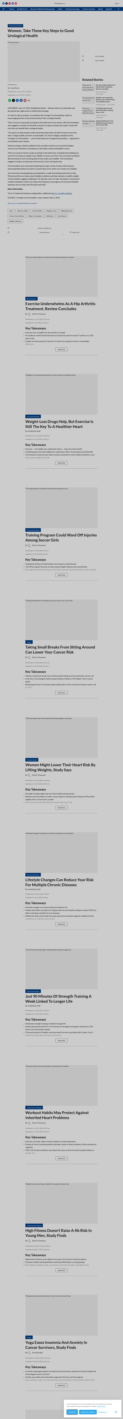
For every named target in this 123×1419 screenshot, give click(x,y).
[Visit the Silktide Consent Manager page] (116, 1412)
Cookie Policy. (101, 1406)
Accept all (72, 1412)
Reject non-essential (88, 1412)
